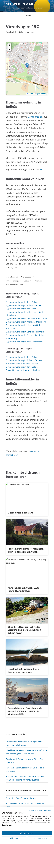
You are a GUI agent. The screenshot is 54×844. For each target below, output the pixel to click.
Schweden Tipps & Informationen (21, 798)
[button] (27, 65)
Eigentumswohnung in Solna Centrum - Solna (26, 318)
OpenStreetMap (41, 93)
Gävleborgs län (35, 116)
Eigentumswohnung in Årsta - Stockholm (24, 341)
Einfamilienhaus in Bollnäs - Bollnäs (22, 363)
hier (41, 169)
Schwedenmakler (23, 4)
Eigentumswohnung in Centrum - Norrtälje (25, 331)
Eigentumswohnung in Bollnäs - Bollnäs (24, 305)
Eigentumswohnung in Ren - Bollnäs (22, 302)
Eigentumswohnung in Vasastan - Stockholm (26, 321)
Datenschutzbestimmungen (40, 810)
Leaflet (30, 93)
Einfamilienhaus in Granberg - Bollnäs (23, 370)
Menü (28, 15)
